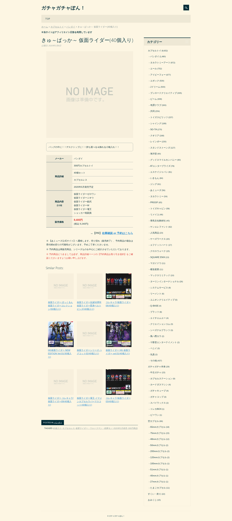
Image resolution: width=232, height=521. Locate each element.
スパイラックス (158, 403)
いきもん (154, 178)
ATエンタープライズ (160, 166)
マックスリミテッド (160, 275)
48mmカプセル (157, 439)
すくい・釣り (154, 494)
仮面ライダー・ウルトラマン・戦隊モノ (93, 428)
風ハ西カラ (155, 336)
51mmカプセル (157, 469)
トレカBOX (155, 409)
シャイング (155, 123)
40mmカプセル (157, 475)
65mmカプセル (157, 427)
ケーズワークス (158, 239)
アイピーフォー (158, 74)
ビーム (153, 99)
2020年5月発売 (120, 428)
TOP (47, 18)
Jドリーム (155, 87)
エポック (154, 80)
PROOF (154, 202)
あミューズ (155, 190)
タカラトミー (157, 196)
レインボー (155, 141)
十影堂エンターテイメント (163, 342)
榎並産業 (154, 269)
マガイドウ (155, 263)
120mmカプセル (158, 457)
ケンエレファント (159, 227)
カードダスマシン (159, 384)
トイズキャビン (158, 208)
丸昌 (152, 354)
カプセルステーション (161, 378)
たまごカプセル (158, 487)
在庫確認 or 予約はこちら (117, 233)
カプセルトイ (154, 50)
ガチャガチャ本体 (157, 366)
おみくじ (152, 500)
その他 (153, 360)
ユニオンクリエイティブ (162, 299)
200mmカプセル (158, 451)
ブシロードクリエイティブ (163, 93)
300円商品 (132, 428)
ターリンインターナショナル (164, 281)
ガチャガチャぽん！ (63, 7)
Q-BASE (154, 305)
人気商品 (154, 233)
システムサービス (159, 287)
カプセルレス (68, 428)
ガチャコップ (157, 397)
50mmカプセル (157, 445)
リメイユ (154, 214)
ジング (153, 184)
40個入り (57, 428)
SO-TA (153, 129)
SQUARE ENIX (157, 257)
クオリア (154, 135)
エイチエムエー (158, 318)
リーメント (155, 293)
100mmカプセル (158, 463)
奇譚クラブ (155, 105)
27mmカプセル (157, 481)
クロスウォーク (158, 251)
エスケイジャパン (159, 172)
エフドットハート (159, 245)
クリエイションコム (160, 324)
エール (153, 68)
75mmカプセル (157, 433)
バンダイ (58, 422)
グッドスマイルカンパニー (163, 160)
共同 (152, 111)
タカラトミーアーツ (160, 62)
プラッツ (154, 312)
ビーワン (154, 415)
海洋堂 (153, 153)
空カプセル (153, 421)
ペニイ (153, 348)
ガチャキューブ (158, 390)
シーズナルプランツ (160, 330)
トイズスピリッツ (159, 117)
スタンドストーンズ (160, 147)
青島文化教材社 (158, 220)
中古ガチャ (155, 372)
